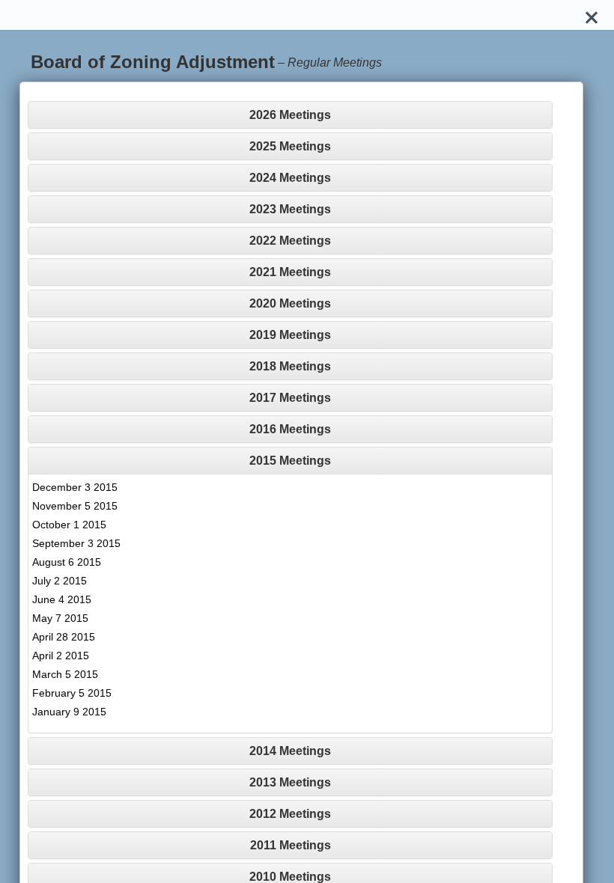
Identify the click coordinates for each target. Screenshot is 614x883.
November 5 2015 (75, 506)
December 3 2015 (75, 487)
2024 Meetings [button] (290, 177)
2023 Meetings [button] (290, 209)
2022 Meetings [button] (290, 240)
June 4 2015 (61, 599)
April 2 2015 (60, 656)
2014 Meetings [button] (290, 751)
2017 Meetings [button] (290, 397)
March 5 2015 (65, 674)
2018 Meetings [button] (290, 366)
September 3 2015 (76, 543)
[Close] (591, 15)
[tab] (290, 115)
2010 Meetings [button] (290, 876)
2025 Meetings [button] (290, 146)
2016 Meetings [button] (290, 429)
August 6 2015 (66, 562)
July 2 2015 (59, 581)
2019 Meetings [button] (290, 335)
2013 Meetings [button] (290, 782)
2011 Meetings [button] (290, 845)
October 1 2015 (69, 525)
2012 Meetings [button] (290, 813)
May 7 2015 (60, 618)
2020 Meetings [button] (290, 303)
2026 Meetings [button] (290, 115)
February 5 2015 (72, 693)
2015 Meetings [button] (290, 460)
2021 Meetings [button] (290, 272)
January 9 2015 (69, 712)
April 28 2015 (63, 637)
